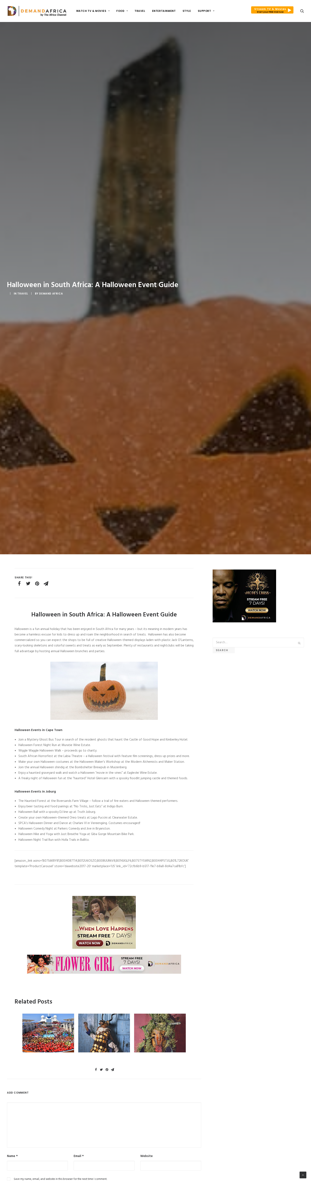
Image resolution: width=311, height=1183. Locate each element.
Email (79, 1156)
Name (12, 1156)
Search (224, 650)
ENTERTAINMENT (164, 11)
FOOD (120, 11)
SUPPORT (204, 11)
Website (146, 1156)
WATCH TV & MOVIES (91, 11)
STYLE (187, 11)
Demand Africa (51, 293)
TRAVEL (140, 11)
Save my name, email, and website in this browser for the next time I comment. (60, 1179)
